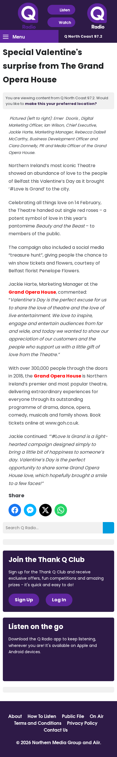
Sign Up (24, 599)
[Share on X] (45, 510)
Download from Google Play (78, 667)
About (15, 716)
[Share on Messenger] (30, 510)
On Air (96, 716)
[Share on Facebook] (15, 510)
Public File (73, 716)
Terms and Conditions (37, 722)
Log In (59, 599)
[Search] (108, 527)
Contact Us (56, 729)
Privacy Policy (82, 722)
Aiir (96, 742)
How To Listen (42, 716)
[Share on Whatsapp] (61, 510)
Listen (65, 10)
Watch (65, 22)
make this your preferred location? (61, 103)
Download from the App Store (31, 667)
